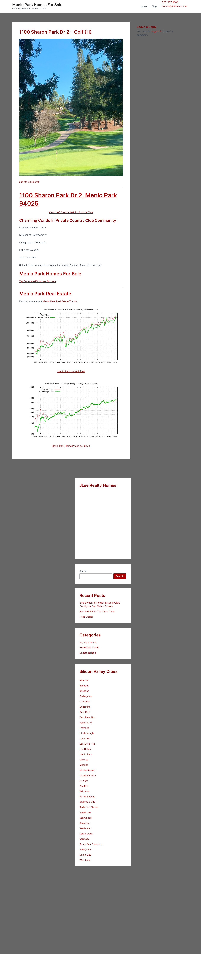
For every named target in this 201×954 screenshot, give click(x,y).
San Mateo (85, 828)
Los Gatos (85, 749)
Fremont (84, 727)
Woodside (84, 860)
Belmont (84, 685)
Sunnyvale (85, 849)
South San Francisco (90, 844)
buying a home (87, 642)
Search (83, 571)
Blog (154, 6)
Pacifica (83, 786)
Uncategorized (87, 652)
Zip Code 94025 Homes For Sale (37, 281)
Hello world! (86, 616)
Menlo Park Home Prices (71, 371)
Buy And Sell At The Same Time (96, 611)
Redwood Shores (88, 807)
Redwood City (87, 801)
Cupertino (85, 706)
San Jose (84, 823)
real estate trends (89, 647)
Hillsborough (86, 733)
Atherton (84, 680)
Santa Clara (85, 833)
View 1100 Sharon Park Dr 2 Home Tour (71, 212)
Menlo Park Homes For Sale (37, 4)
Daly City (84, 712)
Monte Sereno (87, 770)
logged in (157, 31)
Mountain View (87, 775)
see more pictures (29, 181)
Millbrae (83, 759)
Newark (83, 780)
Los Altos (84, 738)
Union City (85, 854)
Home (143, 6)
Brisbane (84, 690)
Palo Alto (84, 791)
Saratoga (84, 838)
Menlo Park (85, 754)
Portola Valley (87, 796)
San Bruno (85, 812)
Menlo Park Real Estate (45, 293)
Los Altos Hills (87, 743)
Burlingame (85, 696)
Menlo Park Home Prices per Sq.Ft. (71, 445)
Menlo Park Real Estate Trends (60, 301)
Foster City (85, 722)
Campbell (84, 701)
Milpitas (83, 764)
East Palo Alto (87, 717)
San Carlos (85, 817)
